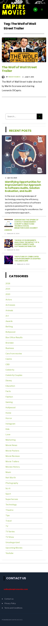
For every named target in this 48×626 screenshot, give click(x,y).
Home (8, 413)
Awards (9, 321)
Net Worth (11, 477)
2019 (8, 289)
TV (7, 526)
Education (10, 386)
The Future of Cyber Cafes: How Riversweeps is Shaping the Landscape (27, 258)
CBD (8, 364)
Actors (9, 299)
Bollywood (10, 332)
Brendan (10, 343)
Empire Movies (17, 620)
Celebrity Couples (14, 375)
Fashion (9, 397)
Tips (8, 515)
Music (8, 472)
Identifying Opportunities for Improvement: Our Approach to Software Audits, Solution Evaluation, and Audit (23, 186)
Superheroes (12, 499)
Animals (9, 310)
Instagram (10, 424)
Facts (8, 391)
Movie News (12, 445)
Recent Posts (20, 130)
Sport (8, 494)
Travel (9, 521)
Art (7, 316)
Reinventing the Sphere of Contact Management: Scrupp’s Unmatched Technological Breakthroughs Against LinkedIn (21, 225)
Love (8, 434)
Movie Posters (13, 451)
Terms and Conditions (13, 608)
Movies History (13, 467)
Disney (9, 380)
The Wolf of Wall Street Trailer (19, 69)
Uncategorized (13, 542)
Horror (9, 418)
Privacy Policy (10, 603)
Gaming (9, 402)
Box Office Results (14, 337)
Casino (9, 359)
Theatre (9, 510)
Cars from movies (14, 353)
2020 (8, 294)
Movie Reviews (13, 456)
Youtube (9, 553)
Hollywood (10, 407)
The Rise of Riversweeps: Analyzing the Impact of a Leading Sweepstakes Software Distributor (26, 243)
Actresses (10, 305)
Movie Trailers (10, 39)
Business (10, 348)
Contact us (9, 599)
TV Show (10, 537)
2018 (8, 283)
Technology (11, 504)
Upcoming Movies (14, 548)
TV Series (10, 531)
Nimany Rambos (14, 77)
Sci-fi (8, 488)
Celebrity (10, 370)
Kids (7, 429)
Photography (12, 483)
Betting (9, 326)
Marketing (11, 440)
